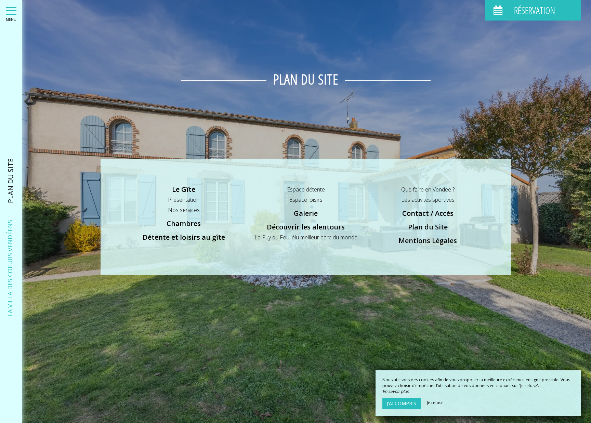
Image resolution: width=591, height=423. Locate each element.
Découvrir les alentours (306, 227)
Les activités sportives (428, 199)
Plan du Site (428, 227)
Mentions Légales (427, 240)
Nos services (184, 210)
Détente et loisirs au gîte (184, 237)
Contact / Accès (428, 213)
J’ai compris (401, 403)
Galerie (306, 213)
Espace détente (306, 189)
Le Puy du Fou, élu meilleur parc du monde (305, 237)
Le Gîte (183, 189)
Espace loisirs (306, 199)
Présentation (183, 199)
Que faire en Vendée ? (428, 189)
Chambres (184, 223)
